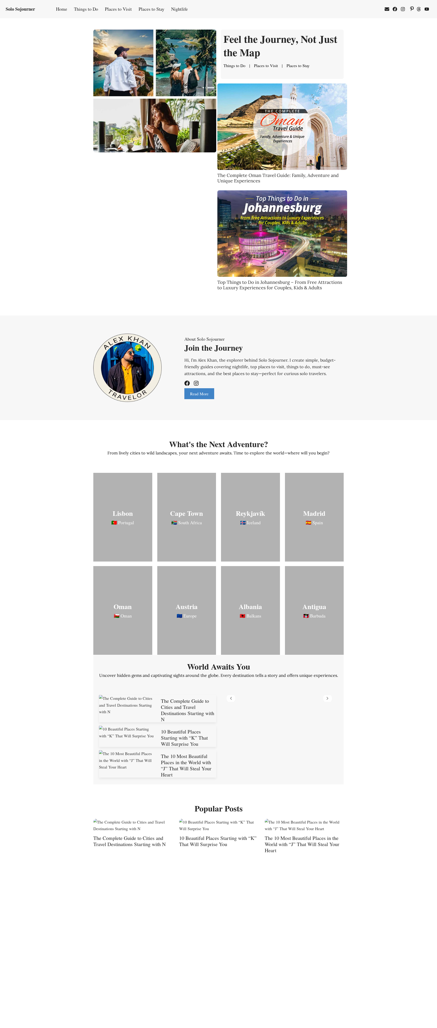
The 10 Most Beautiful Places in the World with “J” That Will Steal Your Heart (186, 765)
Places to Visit (118, 9)
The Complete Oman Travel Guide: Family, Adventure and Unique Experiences (278, 178)
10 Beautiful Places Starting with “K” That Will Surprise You (184, 737)
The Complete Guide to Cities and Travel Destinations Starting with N (187, 710)
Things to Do (86, 9)
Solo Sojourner (20, 9)
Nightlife (179, 9)
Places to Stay (151, 9)
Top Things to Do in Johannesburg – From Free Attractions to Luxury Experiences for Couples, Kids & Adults (279, 284)
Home (61, 9)
